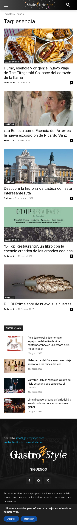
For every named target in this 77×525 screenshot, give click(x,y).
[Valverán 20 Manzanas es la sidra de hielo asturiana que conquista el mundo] (14, 385)
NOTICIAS (9, 124)
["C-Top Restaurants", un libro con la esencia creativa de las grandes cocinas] (38, 224)
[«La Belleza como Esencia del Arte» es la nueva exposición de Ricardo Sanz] (38, 108)
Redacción (9, 82)
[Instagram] (38, 480)
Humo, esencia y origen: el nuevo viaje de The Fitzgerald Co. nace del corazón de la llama (37, 73)
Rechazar (29, 518)
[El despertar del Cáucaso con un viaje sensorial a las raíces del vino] (14, 366)
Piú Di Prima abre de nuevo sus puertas (38, 304)
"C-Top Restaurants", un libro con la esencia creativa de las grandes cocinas (38, 248)
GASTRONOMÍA (12, 61)
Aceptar (11, 518)
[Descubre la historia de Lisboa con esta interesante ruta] (38, 166)
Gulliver (8, 198)
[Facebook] (29, 480)
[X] (47, 480)
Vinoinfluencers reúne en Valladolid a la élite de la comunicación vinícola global (49, 403)
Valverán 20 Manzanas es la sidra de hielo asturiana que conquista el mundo (49, 383)
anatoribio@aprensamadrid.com (23, 442)
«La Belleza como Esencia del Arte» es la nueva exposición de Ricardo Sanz (37, 133)
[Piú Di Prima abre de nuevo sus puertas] (38, 281)
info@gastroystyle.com (30, 438)
